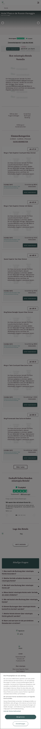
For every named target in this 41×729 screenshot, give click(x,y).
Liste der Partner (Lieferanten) (12, 711)
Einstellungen (20, 724)
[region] (20, 701)
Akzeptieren (20, 717)
